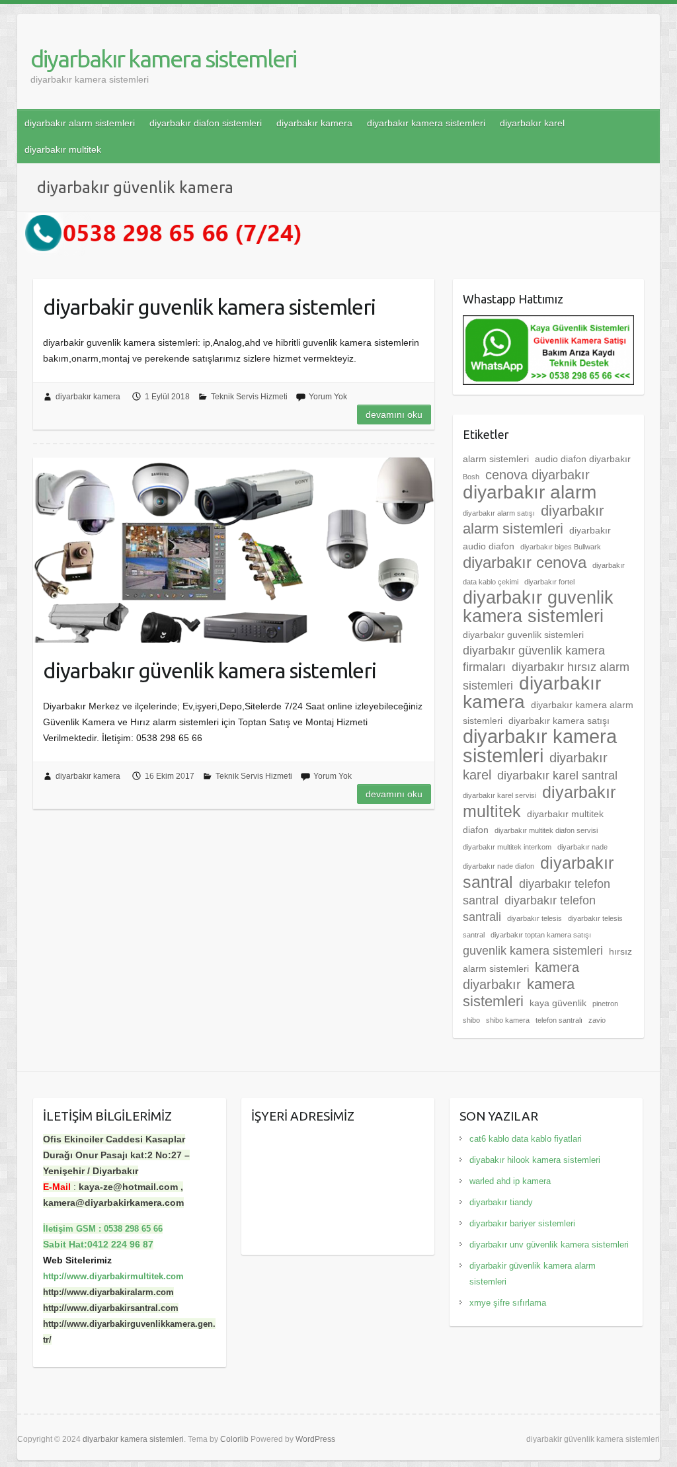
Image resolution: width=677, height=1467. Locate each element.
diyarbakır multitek (62, 149)
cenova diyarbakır (537, 474)
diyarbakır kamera (314, 123)
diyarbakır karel (532, 123)
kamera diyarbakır (521, 976)
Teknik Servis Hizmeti (249, 396)
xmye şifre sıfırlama (507, 1303)
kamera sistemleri (519, 993)
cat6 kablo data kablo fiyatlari (525, 1139)
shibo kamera (508, 1020)
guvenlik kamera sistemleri (533, 950)
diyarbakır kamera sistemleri (163, 58)
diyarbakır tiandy (501, 1202)
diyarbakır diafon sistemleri (205, 123)
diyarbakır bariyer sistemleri (522, 1223)
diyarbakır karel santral (557, 775)
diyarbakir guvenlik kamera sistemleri (209, 307)
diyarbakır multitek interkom (507, 847)
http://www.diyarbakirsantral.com (111, 1308)
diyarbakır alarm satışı (499, 513)
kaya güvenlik (558, 1003)
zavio (597, 1020)
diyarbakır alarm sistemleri (79, 123)
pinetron (605, 1004)
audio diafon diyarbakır (583, 459)
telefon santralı (559, 1020)
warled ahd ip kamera (510, 1181)
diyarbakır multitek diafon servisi (546, 830)
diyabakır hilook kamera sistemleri (534, 1160)
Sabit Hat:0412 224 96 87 (98, 1244)
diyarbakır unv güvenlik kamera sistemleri (549, 1244)
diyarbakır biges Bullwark (560, 547)
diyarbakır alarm (529, 492)
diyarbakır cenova (524, 562)
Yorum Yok (328, 396)
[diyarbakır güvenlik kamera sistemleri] (233, 550)
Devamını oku (394, 414)
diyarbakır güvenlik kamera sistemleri (209, 670)
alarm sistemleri (496, 459)
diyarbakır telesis (534, 918)
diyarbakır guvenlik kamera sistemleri (538, 607)
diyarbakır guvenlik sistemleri (523, 634)
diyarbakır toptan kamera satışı (541, 935)
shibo (471, 1020)
